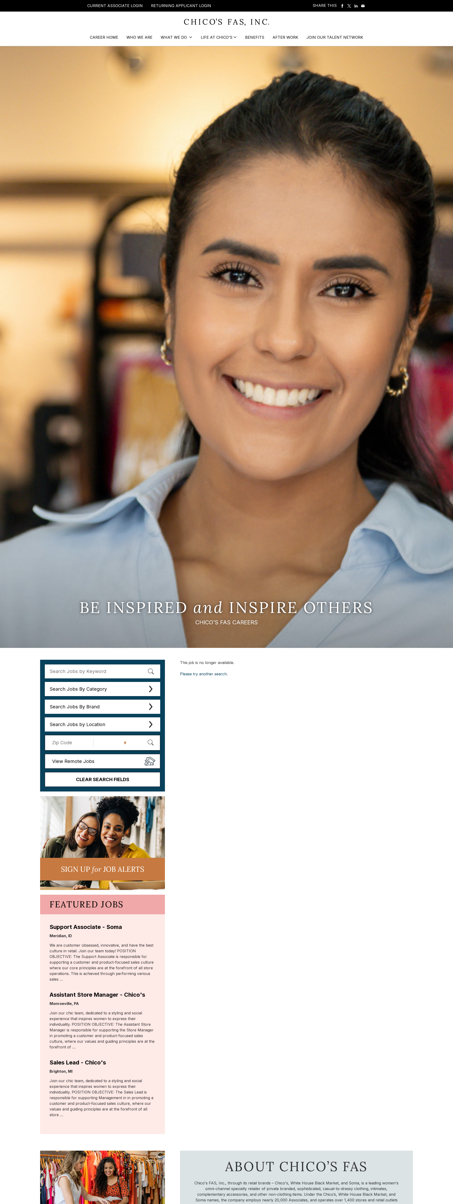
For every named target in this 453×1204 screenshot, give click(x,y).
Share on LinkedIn (356, 6)
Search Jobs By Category (78, 689)
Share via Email (363, 6)
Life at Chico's (216, 37)
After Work (285, 37)
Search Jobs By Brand (75, 707)
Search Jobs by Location (77, 724)
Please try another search (203, 674)
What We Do (174, 37)
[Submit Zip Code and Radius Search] (150, 742)
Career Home (104, 37)
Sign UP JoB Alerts (102, 869)
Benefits (254, 37)
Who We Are (139, 37)
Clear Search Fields (102, 779)
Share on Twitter (349, 6)
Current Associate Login (115, 5)
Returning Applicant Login (181, 6)
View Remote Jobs (73, 761)
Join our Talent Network (334, 37)
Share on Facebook (342, 6)
